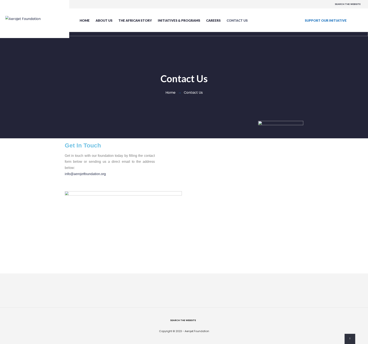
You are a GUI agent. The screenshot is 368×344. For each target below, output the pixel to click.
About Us (104, 20)
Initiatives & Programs (179, 20)
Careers (213, 20)
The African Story (135, 20)
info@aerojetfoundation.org (85, 174)
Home (85, 20)
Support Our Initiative (326, 20)
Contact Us (237, 20)
